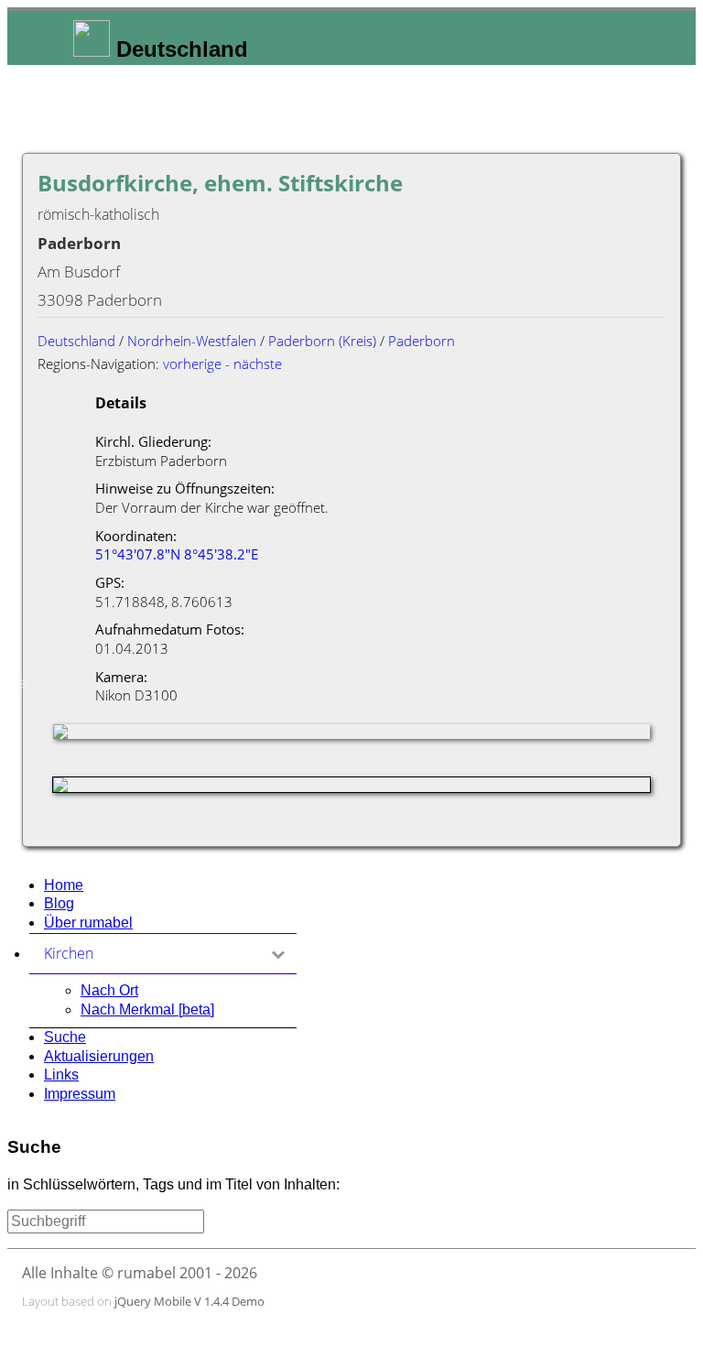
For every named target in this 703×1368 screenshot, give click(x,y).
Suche (65, 1037)
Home (63, 885)
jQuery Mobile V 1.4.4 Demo (189, 1301)
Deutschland (76, 340)
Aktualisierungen (99, 1056)
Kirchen (155, 953)
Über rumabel (88, 922)
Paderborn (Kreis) (322, 340)
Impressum (79, 1094)
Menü (19, 684)
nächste (257, 363)
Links (61, 1074)
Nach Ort (109, 990)
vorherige (192, 363)
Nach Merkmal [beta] (147, 1009)
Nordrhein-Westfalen (191, 340)
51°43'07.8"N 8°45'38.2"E (176, 554)
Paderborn (421, 340)
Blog (59, 903)
